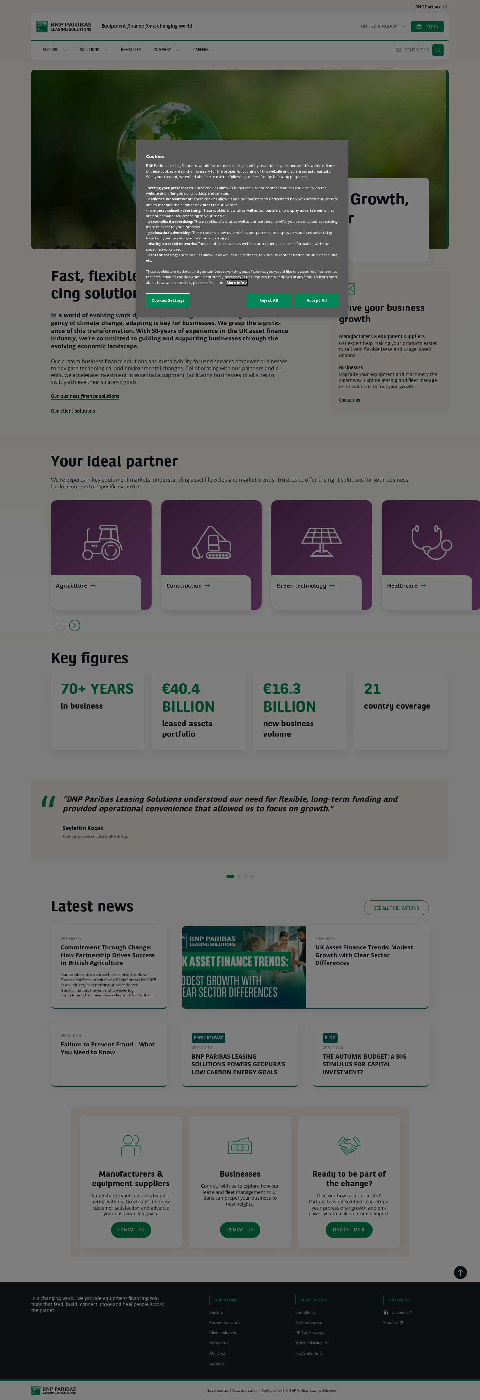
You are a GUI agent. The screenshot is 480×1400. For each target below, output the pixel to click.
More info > (237, 282)
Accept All (317, 300)
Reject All (268, 300)
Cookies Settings (168, 300)
